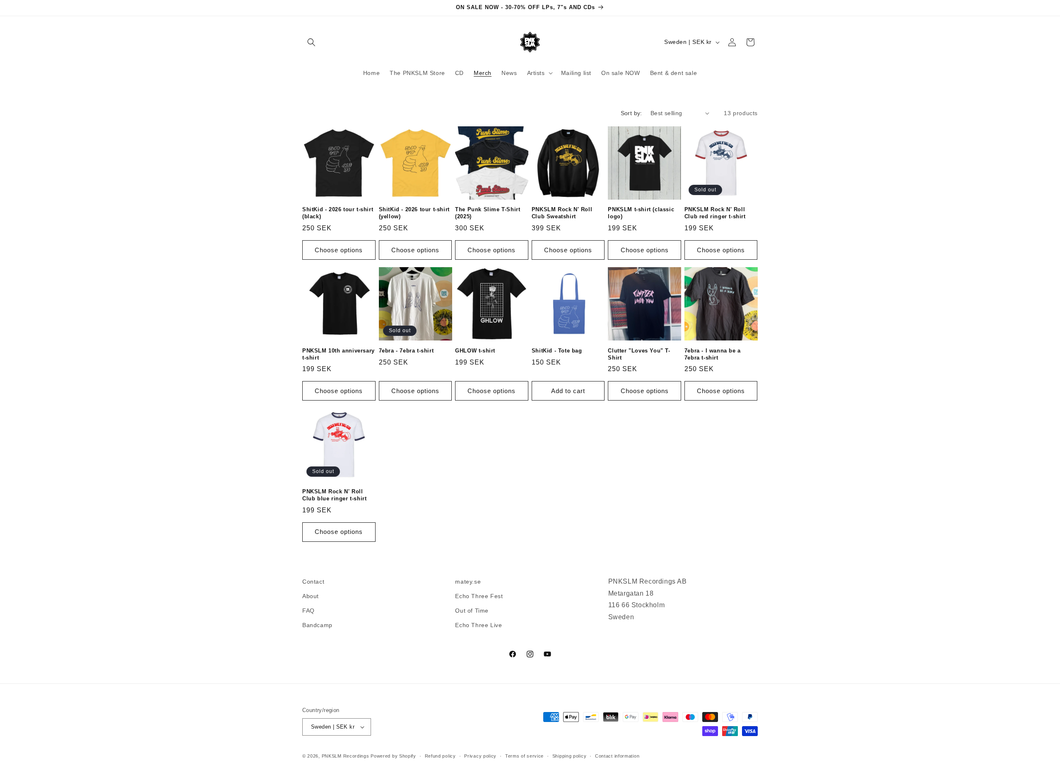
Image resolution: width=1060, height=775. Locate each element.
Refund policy (440, 755)
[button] (311, 42)
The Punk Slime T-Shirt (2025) (487, 213)
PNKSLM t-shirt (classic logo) (641, 213)
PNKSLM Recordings (345, 755)
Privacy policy (480, 755)
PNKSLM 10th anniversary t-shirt (338, 354)
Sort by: (631, 113)
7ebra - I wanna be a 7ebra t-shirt (712, 354)
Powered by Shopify (393, 755)
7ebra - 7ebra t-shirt (406, 351)
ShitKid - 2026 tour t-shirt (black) (337, 213)
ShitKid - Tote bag (557, 351)
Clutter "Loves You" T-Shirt (639, 354)
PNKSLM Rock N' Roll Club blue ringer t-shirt (334, 495)
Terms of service (524, 755)
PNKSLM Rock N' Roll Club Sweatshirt (562, 213)
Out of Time (472, 610)
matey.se (468, 581)
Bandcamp (317, 625)
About (310, 596)
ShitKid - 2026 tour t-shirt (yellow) (414, 213)
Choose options (339, 250)
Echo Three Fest (479, 596)
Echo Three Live (478, 625)
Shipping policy (569, 755)
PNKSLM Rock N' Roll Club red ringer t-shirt (715, 213)
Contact (313, 581)
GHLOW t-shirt (475, 351)
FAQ (308, 610)
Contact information (617, 755)
